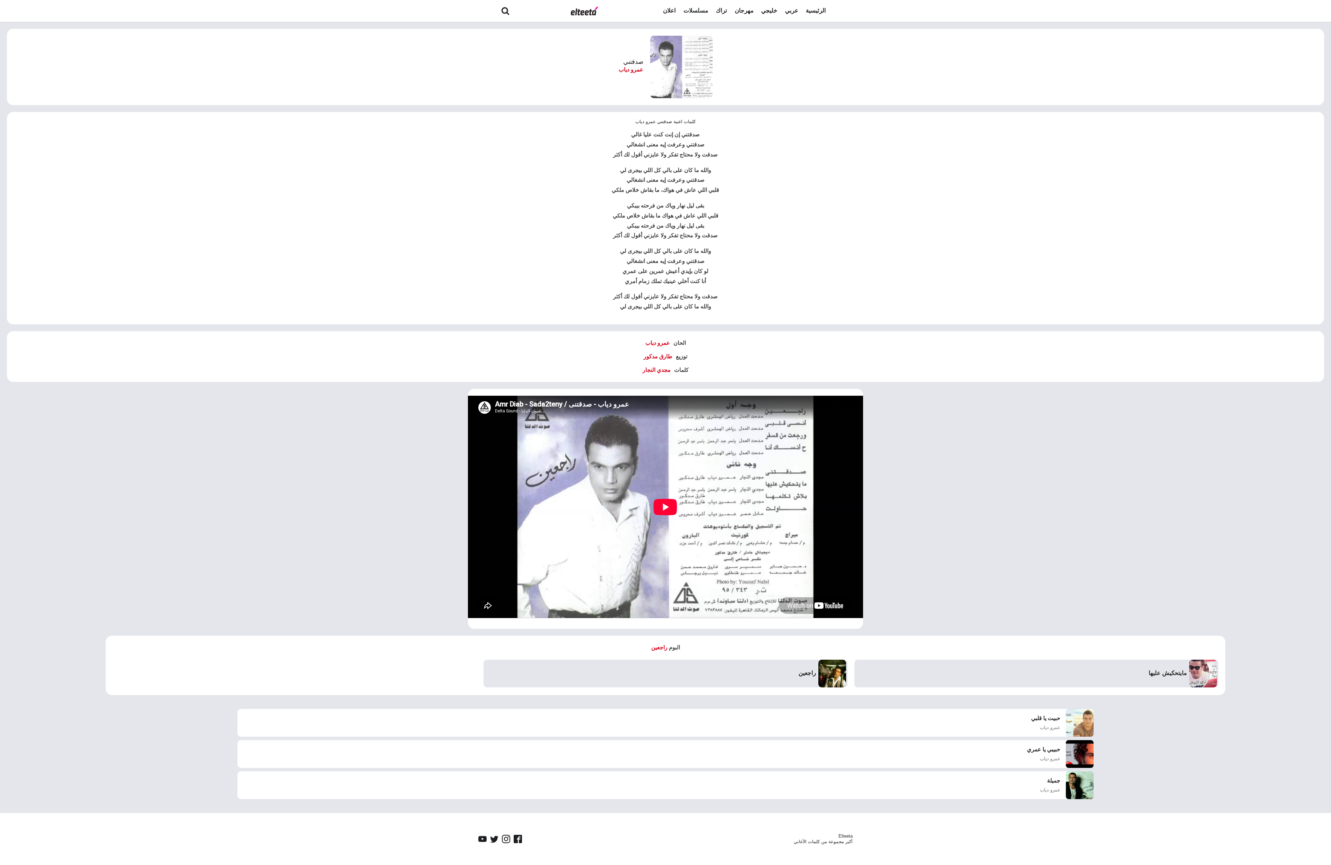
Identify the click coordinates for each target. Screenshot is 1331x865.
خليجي (769, 10)
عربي (791, 10)
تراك (721, 10)
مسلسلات (696, 10)
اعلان (669, 10)
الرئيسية (816, 10)
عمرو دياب (631, 69)
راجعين (659, 647)
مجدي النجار (657, 370)
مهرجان (744, 10)
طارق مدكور (658, 356)
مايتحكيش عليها (1168, 673)
